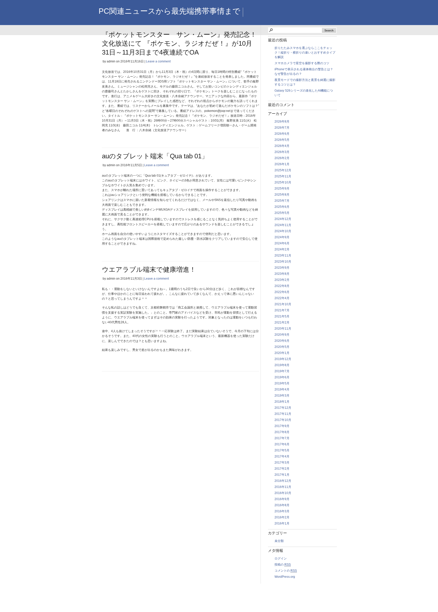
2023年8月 (282, 274)
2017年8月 (282, 432)
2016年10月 (283, 493)
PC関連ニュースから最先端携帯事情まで (169, 11)
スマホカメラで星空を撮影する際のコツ (302, 63)
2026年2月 (282, 158)
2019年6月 (282, 377)
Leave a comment (158, 61)
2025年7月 (282, 200)
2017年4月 (282, 456)
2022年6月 (282, 292)
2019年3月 (282, 395)
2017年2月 (282, 468)
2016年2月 (282, 517)
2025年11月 (283, 176)
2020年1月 (282, 353)
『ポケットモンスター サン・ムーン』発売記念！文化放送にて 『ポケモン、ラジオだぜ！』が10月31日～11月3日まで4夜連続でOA (179, 43)
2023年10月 (283, 261)
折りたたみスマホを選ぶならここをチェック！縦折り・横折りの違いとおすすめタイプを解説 (305, 52)
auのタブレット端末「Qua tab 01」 (155, 156)
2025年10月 (283, 182)
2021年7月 (282, 310)
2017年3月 (282, 462)
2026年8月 (282, 121)
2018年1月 (282, 401)
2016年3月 (282, 511)
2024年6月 (282, 243)
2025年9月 (282, 188)
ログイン (281, 558)
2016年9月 (282, 499)
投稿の (283, 564)
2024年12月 (283, 219)
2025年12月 (283, 170)
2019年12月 (283, 359)
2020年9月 (282, 334)
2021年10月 (283, 304)
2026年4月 (282, 146)
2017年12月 (283, 408)
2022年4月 (282, 298)
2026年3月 (282, 152)
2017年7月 (282, 438)
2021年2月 (282, 322)
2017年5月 (282, 450)
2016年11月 (283, 487)
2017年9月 (282, 426)
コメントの (286, 570)
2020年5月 (282, 347)
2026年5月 (282, 140)
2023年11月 (283, 255)
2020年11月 (283, 328)
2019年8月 (282, 365)
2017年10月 (283, 420)
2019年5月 (282, 383)
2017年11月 (283, 414)
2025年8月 (282, 194)
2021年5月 (282, 316)
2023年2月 (282, 280)
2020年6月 (282, 341)
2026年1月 (282, 164)
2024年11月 (283, 225)
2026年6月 (282, 133)
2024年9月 (282, 237)
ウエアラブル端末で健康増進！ (149, 269)
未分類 (279, 541)
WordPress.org (285, 577)
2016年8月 (282, 505)
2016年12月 (283, 481)
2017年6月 (282, 444)
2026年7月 (282, 127)
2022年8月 (282, 286)
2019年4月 (282, 389)
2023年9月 (282, 267)
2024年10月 (283, 231)
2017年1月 (282, 475)
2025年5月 (282, 213)
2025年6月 (282, 207)
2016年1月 (282, 523)
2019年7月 (282, 371)
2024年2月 (282, 249)
